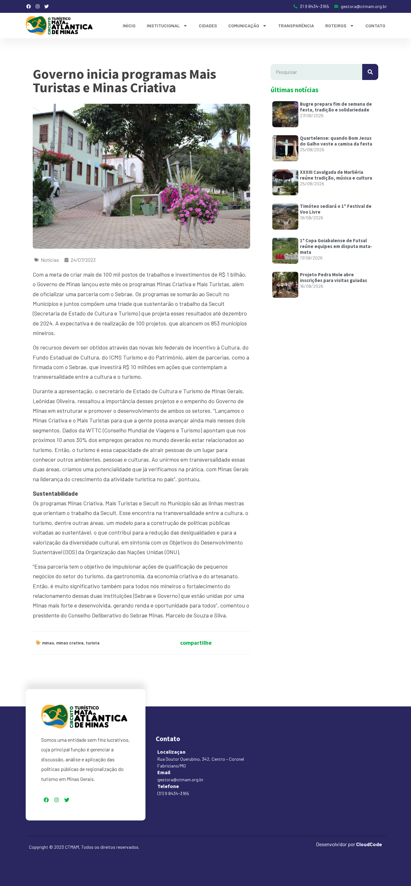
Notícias (50, 260)
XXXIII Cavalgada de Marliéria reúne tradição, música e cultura (336, 175)
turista (93, 642)
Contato (375, 25)
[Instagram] (37, 6)
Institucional (163, 25)
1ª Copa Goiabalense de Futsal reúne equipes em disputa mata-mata (336, 246)
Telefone (168, 786)
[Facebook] (28, 6)
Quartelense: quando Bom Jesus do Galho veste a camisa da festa (336, 141)
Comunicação (243, 25)
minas (48, 642)
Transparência (296, 25)
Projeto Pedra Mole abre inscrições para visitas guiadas (333, 277)
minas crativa (69, 642)
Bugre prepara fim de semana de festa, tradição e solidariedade (336, 107)
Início (129, 25)
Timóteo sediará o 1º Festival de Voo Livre (336, 209)
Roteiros (335, 25)
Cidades (208, 25)
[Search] (370, 72)
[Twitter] (46, 6)
